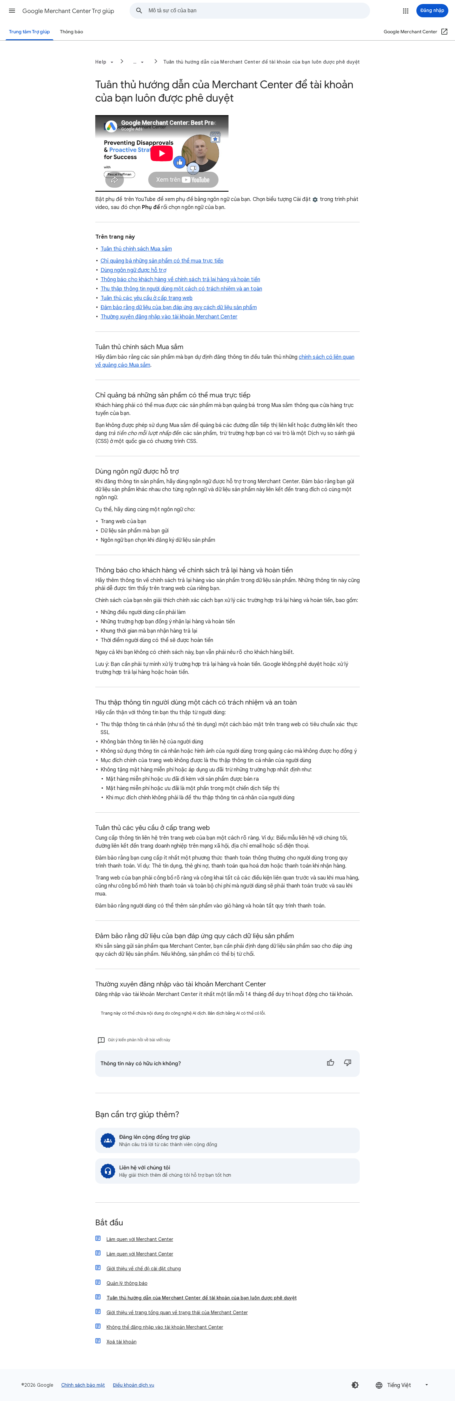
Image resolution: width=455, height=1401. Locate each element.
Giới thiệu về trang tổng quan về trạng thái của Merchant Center (177, 1312)
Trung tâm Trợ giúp (29, 32)
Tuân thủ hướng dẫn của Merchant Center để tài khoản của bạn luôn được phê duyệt (261, 62)
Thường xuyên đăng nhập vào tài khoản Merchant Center (169, 316)
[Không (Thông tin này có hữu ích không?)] (347, 1063)
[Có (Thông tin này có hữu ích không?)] (330, 1063)
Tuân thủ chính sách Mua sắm (136, 249)
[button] (12, 11)
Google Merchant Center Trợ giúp (68, 11)
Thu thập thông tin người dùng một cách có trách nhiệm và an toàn (181, 289)
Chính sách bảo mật (83, 1385)
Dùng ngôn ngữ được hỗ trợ (133, 270)
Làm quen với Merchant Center (140, 1239)
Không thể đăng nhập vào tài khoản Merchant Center (165, 1327)
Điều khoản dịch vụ (133, 1385)
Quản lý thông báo (127, 1283)
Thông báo (71, 32)
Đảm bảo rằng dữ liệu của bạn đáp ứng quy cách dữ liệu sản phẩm (179, 307)
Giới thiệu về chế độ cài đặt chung (144, 1269)
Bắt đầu (109, 1223)
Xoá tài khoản (122, 1342)
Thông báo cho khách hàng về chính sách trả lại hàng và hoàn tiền (180, 279)
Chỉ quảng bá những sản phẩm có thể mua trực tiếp (162, 261)
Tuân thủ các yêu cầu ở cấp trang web (147, 298)
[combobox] (259, 10)
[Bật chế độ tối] (355, 1385)
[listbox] (402, 1385)
